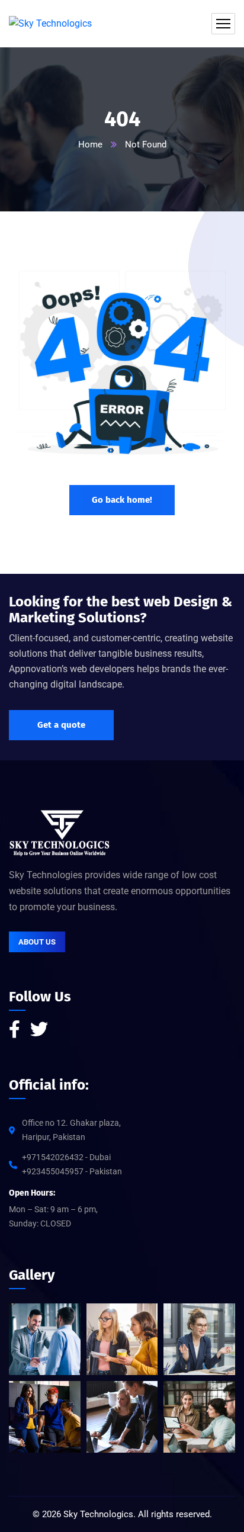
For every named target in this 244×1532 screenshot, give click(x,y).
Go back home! (122, 499)
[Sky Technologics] (50, 24)
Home (90, 144)
